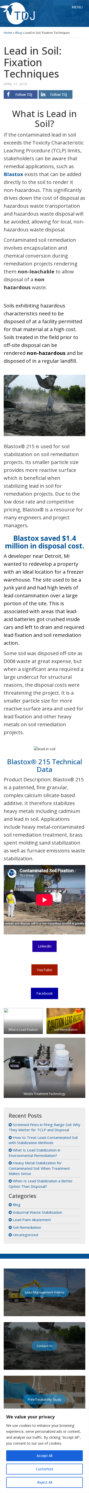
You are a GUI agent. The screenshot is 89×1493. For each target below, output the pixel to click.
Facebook (44, 993)
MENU (78, 8)
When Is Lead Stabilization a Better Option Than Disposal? (41, 1183)
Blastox (13, 174)
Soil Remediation (27, 1227)
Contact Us (45, 1346)
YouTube (44, 969)
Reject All (44, 1482)
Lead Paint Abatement (32, 1219)
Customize (44, 1469)
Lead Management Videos (44, 1292)
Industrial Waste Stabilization (37, 1212)
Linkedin (44, 946)
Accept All (44, 1455)
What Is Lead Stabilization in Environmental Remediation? (34, 1153)
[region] (44, 1451)
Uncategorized (25, 1234)
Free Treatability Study (44, 1399)
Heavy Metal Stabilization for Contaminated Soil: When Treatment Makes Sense (39, 1168)
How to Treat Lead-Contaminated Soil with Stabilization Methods (43, 1140)
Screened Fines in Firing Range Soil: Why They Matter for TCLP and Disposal (44, 1127)
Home (8, 33)
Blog (18, 33)
